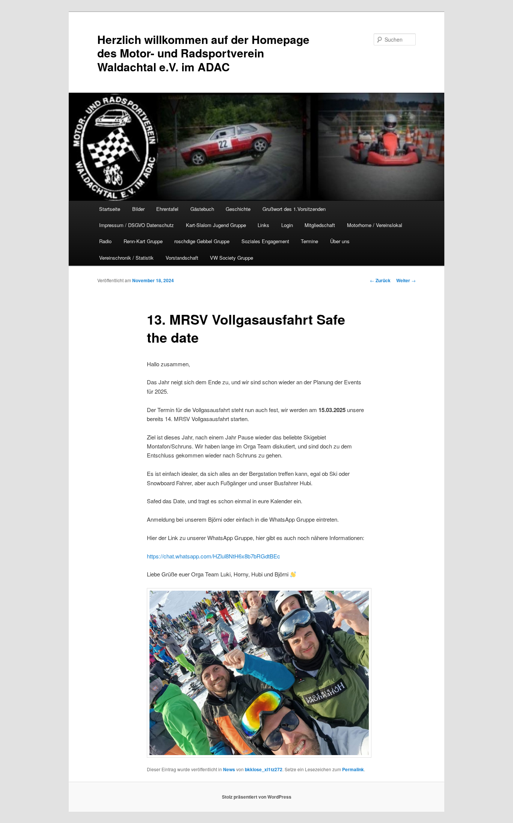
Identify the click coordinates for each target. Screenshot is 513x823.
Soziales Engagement (265, 241)
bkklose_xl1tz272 (263, 769)
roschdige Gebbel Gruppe (201, 241)
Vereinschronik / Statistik (126, 257)
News (229, 769)
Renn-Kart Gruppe (143, 241)
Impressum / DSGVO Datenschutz (136, 225)
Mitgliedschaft (320, 225)
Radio (105, 241)
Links (263, 225)
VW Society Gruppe (231, 257)
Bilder (138, 208)
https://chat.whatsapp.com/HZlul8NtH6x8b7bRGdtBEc (213, 556)
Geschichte (238, 208)
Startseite (109, 208)
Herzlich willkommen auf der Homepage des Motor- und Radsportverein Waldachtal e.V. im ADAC (203, 53)
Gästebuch (202, 208)
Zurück (380, 280)
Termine (309, 241)
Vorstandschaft (182, 257)
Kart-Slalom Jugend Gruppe (216, 225)
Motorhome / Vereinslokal (374, 225)
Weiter (406, 280)
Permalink (353, 769)
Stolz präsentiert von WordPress (256, 796)
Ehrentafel (167, 208)
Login (287, 225)
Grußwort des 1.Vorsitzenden (294, 208)
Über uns (340, 241)
